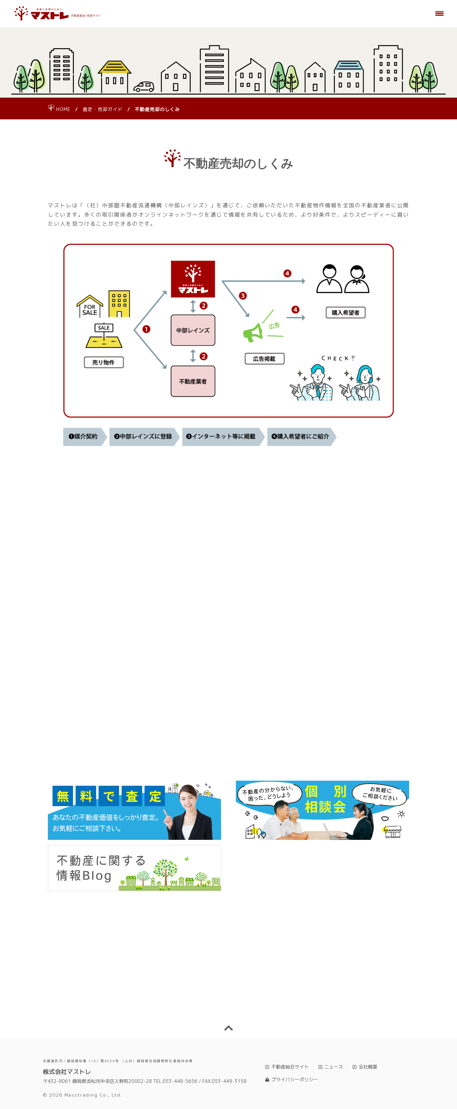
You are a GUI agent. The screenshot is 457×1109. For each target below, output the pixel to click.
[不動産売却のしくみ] (228, 344)
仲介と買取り (87, 756)
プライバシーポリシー (294, 1079)
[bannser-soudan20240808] (322, 810)
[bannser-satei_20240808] (134, 810)
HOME (63, 109)
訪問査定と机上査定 (370, 727)
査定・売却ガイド (103, 109)
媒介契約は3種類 (181, 761)
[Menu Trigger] (439, 13)
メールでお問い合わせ (321, 1001)
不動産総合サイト (290, 1067)
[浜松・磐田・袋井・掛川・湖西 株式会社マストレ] (57, 13)
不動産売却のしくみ (87, 727)
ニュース (333, 1067)
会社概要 (368, 1067)
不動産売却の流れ (181, 727)
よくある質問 (276, 761)
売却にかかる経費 (275, 727)
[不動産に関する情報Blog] (134, 868)
